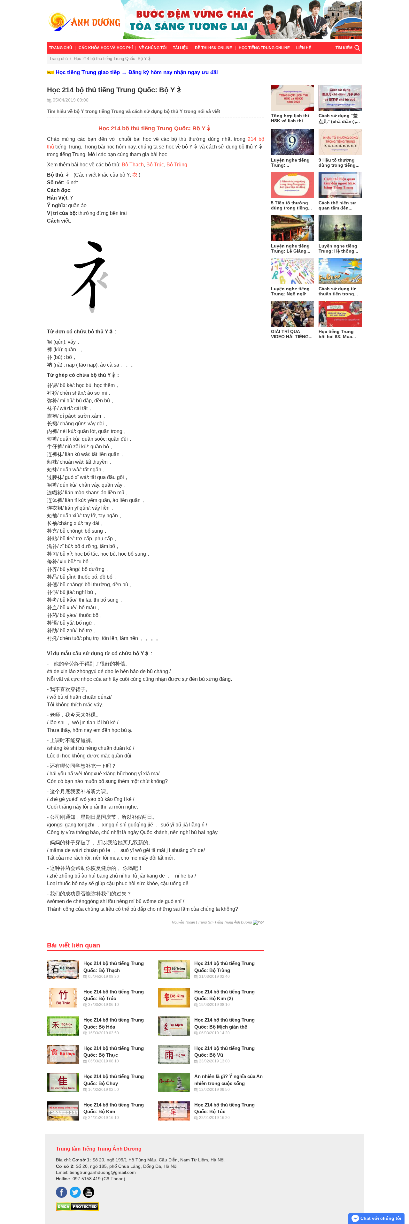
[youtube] (88, 1192)
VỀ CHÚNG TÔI (152, 48)
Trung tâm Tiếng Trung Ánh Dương (99, 1149)
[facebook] (61, 1192)
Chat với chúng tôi (380, 1218)
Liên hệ (303, 48)
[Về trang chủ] (204, 21)
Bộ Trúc (155, 164)
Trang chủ (60, 48)
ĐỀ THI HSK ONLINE (213, 48)
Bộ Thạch (133, 164)
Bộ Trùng (176, 164)
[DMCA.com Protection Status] (77, 1209)
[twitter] (75, 1192)
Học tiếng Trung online (264, 48)
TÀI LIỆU (181, 48)
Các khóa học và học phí (106, 48)
